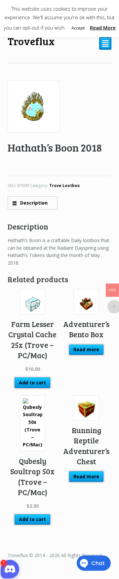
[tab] (33, 202)
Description (33, 203)
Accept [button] (78, 28)
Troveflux (31, 41)
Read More (103, 27)
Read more (86, 349)
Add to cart (32, 382)
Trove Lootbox (64, 185)
